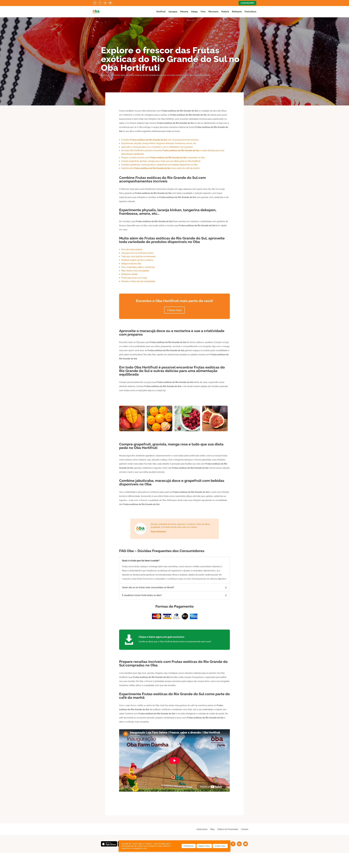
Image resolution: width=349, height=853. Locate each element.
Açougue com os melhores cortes (137, 253)
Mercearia (213, 11)
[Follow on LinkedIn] (105, 3)
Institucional (202, 829)
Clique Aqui (174, 310)
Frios (203, 11)
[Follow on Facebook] (100, 3)
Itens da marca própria (131, 249)
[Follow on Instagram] (95, 3)
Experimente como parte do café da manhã (160, 168)
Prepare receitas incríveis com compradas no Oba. (163, 157)
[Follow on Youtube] (110, 3)
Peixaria (184, 11)
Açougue (173, 11)
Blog (212, 829)
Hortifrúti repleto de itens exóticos (137, 260)
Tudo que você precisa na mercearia (138, 256)
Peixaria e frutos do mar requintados (138, 281)
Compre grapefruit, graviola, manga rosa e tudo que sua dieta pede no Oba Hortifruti (160, 161)
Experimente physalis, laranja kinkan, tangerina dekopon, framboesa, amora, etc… (159, 143)
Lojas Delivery (247, 3)
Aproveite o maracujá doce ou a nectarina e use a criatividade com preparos (157, 147)
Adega (194, 11)
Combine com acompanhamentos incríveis (160, 140)
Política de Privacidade (227, 829)
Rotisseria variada (129, 274)
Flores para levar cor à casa (134, 278)
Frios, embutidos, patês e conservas (138, 267)
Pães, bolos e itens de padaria (135, 270)
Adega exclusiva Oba (131, 263)
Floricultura (250, 11)
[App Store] (109, 846)
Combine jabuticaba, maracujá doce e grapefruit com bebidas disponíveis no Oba (159, 164)
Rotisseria (237, 11)
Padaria (225, 11)
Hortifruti (161, 11)
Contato (244, 829)
